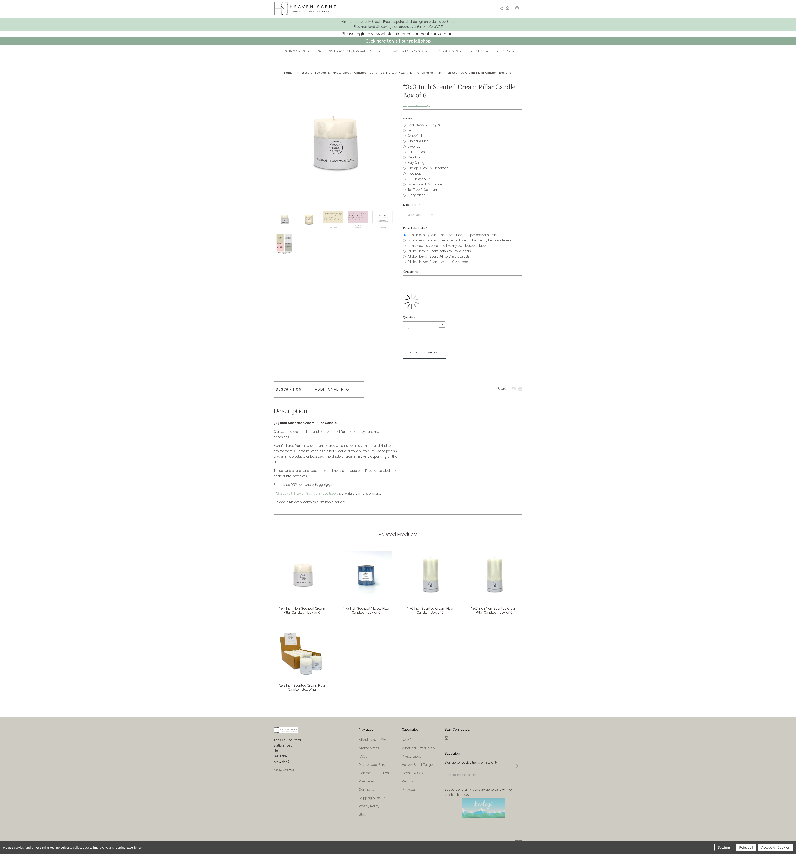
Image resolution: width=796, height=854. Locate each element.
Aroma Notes (369, 748)
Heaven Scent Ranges (407, 51)
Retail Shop (479, 51)
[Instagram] (446, 738)
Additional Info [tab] (332, 389)
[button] (483, 808)
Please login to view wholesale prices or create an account (398, 33)
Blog (362, 814)
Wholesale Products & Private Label (347, 51)
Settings (724, 847)
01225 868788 (284, 770)
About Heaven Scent (374, 740)
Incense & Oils (447, 51)
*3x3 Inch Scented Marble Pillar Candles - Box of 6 (366, 610)
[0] (517, 8)
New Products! (294, 51)
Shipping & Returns (373, 798)
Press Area (367, 781)
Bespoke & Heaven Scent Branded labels (307, 493)
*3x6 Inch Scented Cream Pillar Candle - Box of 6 (430, 610)
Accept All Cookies (775, 847)
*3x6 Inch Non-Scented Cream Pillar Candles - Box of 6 (494, 610)
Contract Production (374, 773)
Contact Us (367, 790)
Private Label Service (374, 765)
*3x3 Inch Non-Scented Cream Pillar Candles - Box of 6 (302, 610)
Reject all (746, 847)
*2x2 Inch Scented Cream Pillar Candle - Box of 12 (302, 687)
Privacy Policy (369, 806)
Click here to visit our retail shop (398, 41)
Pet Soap (504, 51)
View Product (302, 574)
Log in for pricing (416, 105)
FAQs (363, 756)
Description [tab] (289, 389)
